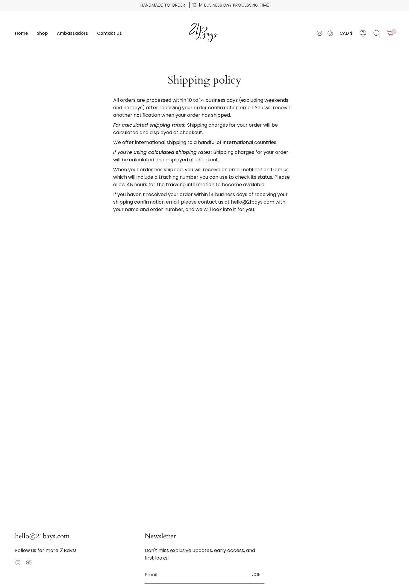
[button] (42, 33)
